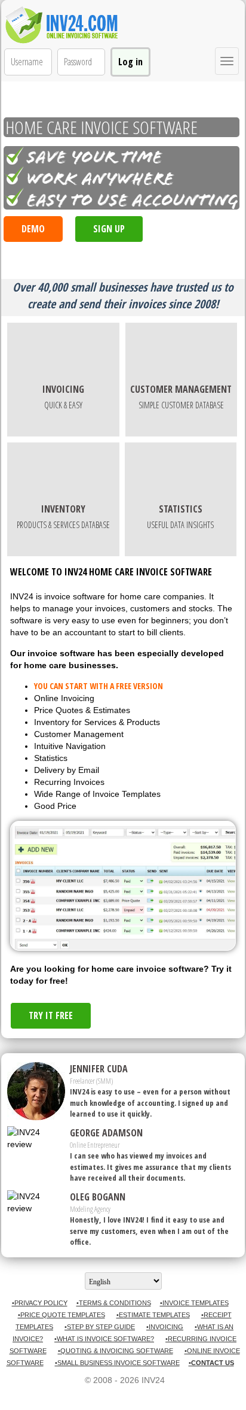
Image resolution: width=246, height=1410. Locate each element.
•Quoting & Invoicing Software (115, 1350)
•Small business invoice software (117, 1362)
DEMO (33, 228)
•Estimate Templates (153, 1314)
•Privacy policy (39, 1302)
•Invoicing (164, 1326)
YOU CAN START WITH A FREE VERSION (98, 686)
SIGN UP (109, 228)
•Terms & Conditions (113, 1302)
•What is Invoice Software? (104, 1338)
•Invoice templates (194, 1302)
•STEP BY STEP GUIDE (99, 1326)
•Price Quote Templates (61, 1314)
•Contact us (211, 1362)
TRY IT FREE (51, 1015)
